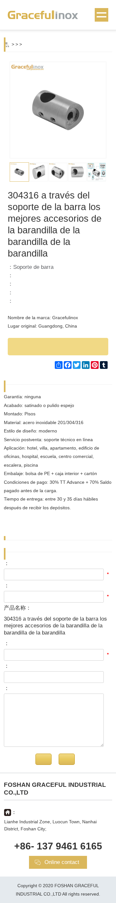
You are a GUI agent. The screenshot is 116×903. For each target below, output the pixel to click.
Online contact (61, 862)
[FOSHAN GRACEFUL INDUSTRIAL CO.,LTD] (58, 14)
